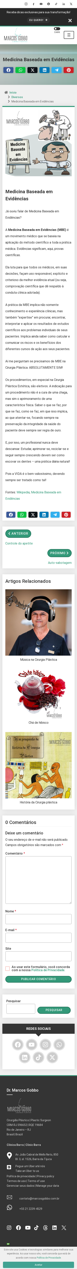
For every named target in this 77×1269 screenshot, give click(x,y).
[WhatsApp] (59, 1045)
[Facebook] (33, 4)
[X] (71, 4)
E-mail (11, 930)
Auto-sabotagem (60, 563)
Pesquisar (13, 1001)
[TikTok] (56, 4)
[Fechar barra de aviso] (70, 20)
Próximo (58, 553)
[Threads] (48, 4)
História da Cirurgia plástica (38, 802)
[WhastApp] (20, 70)
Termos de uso (16, 1181)
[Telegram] (57, 70)
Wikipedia (23, 492)
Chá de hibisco (39, 722)
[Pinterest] (69, 70)
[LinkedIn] (63, 4)
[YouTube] (41, 4)
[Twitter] (32, 70)
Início (13, 92)
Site (8, 948)
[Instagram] (26, 4)
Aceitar (38, 1264)
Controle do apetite (19, 543)
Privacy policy (45, 1176)
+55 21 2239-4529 (30, 1208)
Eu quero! (36, 20)
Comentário (15, 853)
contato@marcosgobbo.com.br (39, 1198)
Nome (10, 911)
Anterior (19, 533)
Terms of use (36, 1181)
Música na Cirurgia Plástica (38, 660)
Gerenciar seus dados (20, 1185)
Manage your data (47, 1185)
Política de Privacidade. (48, 970)
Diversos (17, 97)
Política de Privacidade (49, 1257)
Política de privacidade (21, 1176)
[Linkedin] (44, 70)
